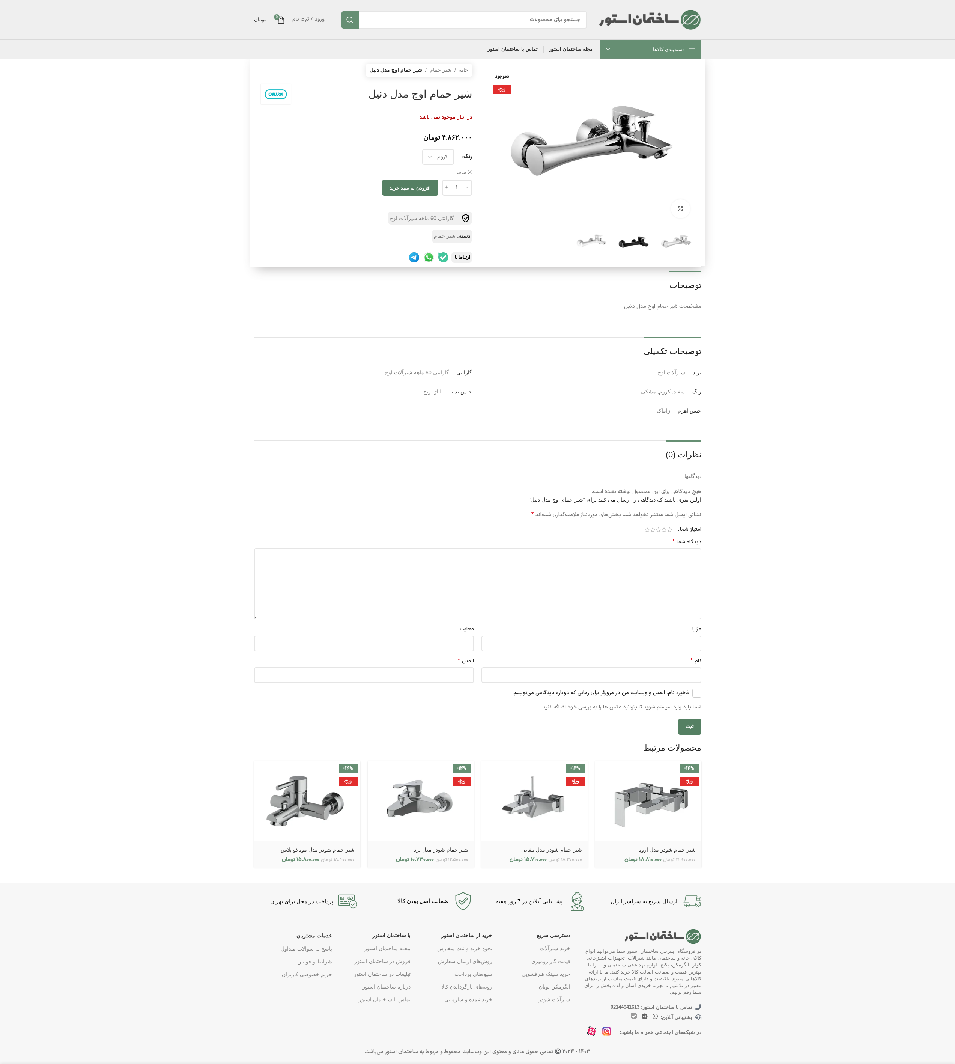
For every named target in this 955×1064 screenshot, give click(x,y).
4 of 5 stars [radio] (653, 529)
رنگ (467, 157)
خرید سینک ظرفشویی (546, 974)
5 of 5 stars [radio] (647, 529)
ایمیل (465, 661)
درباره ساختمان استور (386, 987)
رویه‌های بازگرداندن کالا (466, 987)
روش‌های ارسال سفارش (465, 961)
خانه (463, 70)
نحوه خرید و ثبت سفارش (464, 948)
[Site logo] (649, 19)
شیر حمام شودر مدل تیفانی (551, 850)
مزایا (696, 629)
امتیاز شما (690, 529)
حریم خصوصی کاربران (307, 974)
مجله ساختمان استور (387, 948)
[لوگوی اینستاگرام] (609, 1033)
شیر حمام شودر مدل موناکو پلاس (318, 850)
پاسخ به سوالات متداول (306, 949)
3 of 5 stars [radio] (658, 529)
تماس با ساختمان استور (384, 999)
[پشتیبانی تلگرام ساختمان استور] (414, 257)
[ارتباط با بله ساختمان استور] (634, 1016)
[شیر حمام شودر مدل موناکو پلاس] (307, 801)
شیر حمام (440, 70)
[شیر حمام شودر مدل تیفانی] (534, 801)
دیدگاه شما (686, 542)
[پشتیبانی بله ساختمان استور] (443, 257)
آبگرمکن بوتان (554, 987)
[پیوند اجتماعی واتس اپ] (655, 1016)
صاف (461, 172)
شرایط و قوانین (314, 962)
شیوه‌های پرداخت (473, 974)
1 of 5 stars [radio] (669, 529)
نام (695, 661)
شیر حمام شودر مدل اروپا (667, 850)
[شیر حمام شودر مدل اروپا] (648, 801)
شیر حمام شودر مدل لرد (441, 850)
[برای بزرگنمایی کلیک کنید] (680, 208)
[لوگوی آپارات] (594, 1033)
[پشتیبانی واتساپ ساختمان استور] (429, 257)
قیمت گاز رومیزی (550, 961)
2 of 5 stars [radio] (664, 529)
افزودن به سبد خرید (410, 188)
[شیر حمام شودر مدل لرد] (421, 801)
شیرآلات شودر (554, 999)
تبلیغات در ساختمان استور (382, 974)
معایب (467, 629)
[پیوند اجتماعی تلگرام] (644, 1016)
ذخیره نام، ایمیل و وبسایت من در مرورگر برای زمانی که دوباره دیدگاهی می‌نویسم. (600, 693)
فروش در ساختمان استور (382, 961)
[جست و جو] (350, 20)
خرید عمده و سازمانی (468, 999)
